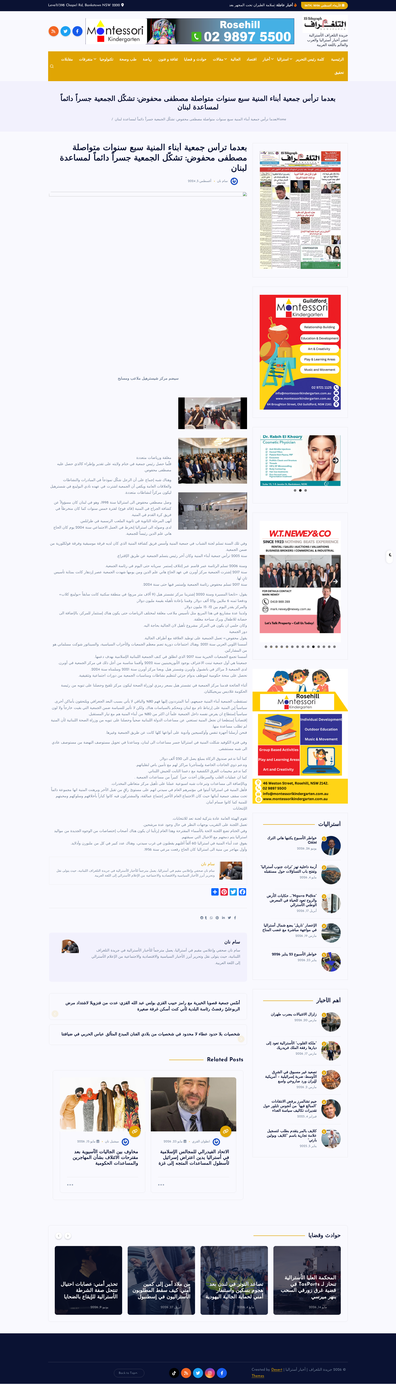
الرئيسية (337, 59)
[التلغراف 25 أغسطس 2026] (300, 210)
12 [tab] (276, 646)
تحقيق (339, 73)
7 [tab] (303, 646)
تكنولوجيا (106, 59)
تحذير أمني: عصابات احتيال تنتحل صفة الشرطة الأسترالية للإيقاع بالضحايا (215, 1291)
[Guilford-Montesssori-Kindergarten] (300, 352)
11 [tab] (281, 646)
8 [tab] (297, 646)
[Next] (67, 1235)
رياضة (147, 59)
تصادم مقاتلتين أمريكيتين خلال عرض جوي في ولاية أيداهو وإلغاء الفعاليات (71, 1291)
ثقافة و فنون (168, 59)
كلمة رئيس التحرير (310, 59)
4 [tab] (318, 646)
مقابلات (67, 59)
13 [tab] (271, 646)
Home (281, 119)
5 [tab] (313, 646)
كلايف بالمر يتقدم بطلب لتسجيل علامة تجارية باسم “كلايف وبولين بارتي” (292, 1135)
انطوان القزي (201, 1141)
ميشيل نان (112, 1141)
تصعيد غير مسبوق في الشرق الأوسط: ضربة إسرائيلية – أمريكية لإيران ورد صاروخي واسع (291, 1076)
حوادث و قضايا (195, 59)
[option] (287, 1280)
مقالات (218, 59)
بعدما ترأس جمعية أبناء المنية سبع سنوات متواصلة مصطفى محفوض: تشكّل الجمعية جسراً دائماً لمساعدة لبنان (196, 119)
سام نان (222, 181)
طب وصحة (128, 59)
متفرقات (86, 59)
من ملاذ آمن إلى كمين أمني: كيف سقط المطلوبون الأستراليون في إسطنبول (287, 1291)
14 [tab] (266, 646)
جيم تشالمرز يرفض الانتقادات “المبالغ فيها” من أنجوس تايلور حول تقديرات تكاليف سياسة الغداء (290, 1106)
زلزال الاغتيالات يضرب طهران (294, 1014)
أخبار (266, 59)
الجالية (235, 59)
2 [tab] (300, 490)
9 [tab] (292, 646)
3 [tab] (295, 490)
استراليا (283, 59)
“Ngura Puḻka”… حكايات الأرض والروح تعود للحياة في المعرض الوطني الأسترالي (292, 900)
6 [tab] (308, 646)
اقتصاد (251, 59)
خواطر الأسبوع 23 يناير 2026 (294, 954)
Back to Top (127, 1373)
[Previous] (58, 1235)
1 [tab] (305, 490)
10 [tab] (287, 646)
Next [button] (335, 459)
